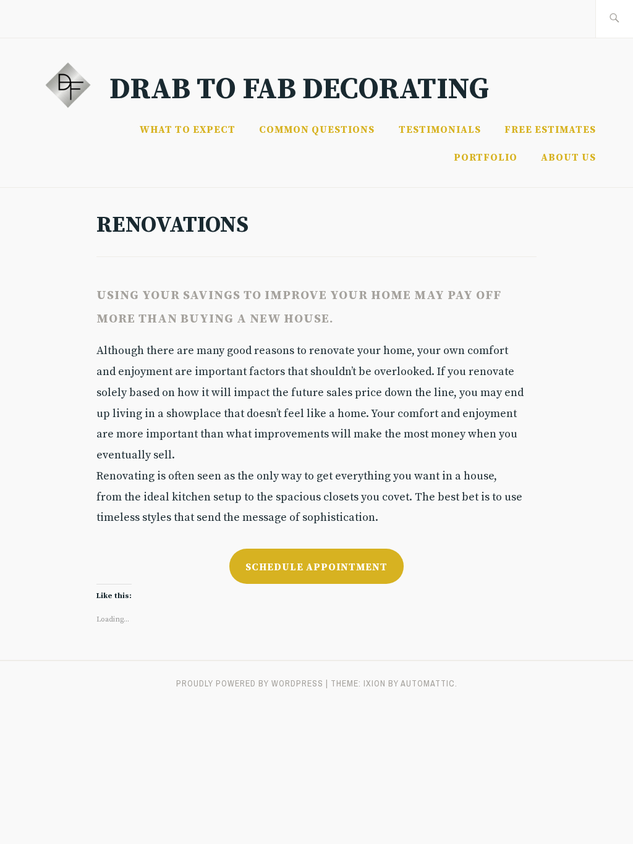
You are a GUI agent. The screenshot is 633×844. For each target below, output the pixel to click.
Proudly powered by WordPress (249, 683)
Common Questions (317, 130)
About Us (568, 157)
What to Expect (188, 130)
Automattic (428, 683)
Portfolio (485, 157)
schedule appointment (316, 567)
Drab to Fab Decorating (299, 89)
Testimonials (440, 130)
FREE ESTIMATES (550, 130)
